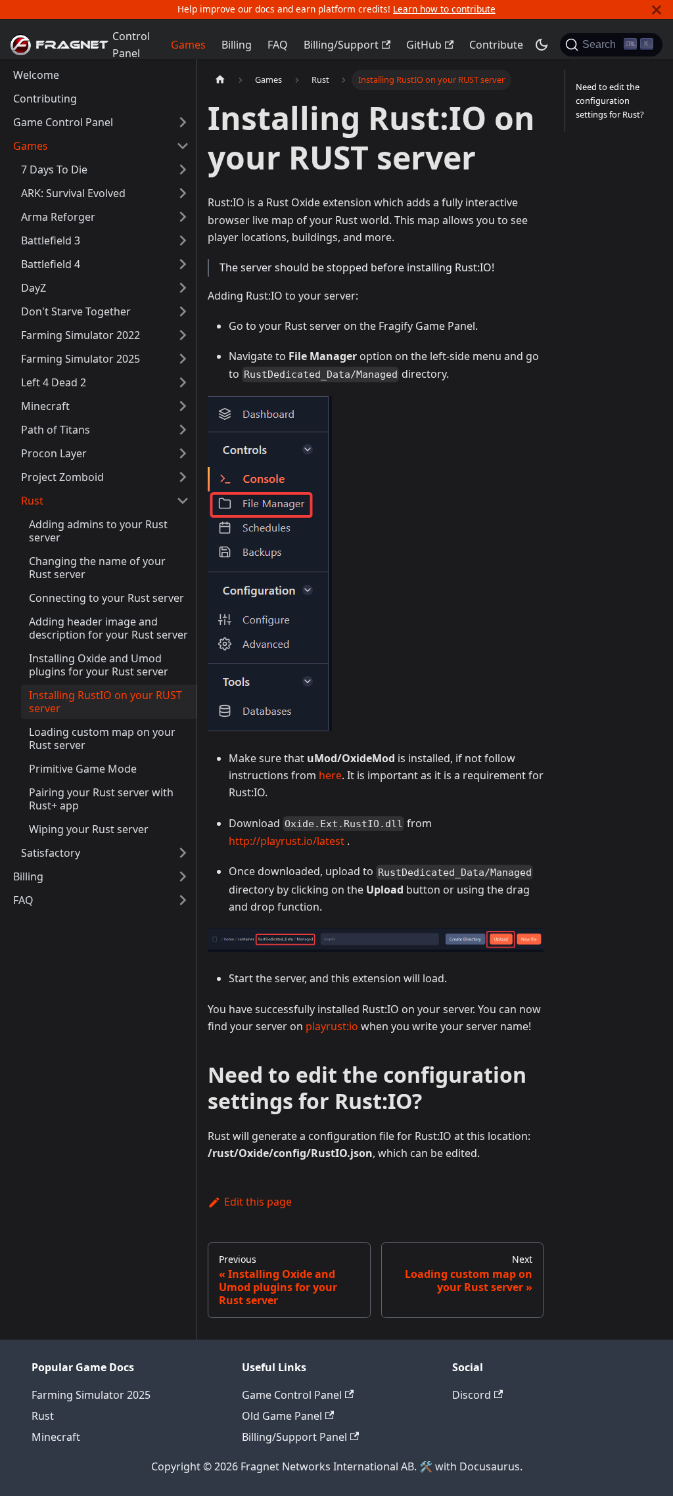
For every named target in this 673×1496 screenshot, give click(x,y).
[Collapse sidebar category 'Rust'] (182, 500)
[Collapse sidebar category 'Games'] (182, 145)
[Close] (656, 9)
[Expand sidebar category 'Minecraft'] (182, 406)
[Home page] (220, 80)
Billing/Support (341, 44)
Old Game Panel (282, 1416)
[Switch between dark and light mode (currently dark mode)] (541, 44)
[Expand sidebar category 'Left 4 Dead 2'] (182, 382)
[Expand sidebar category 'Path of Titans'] (182, 429)
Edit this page (258, 1201)
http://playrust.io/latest (286, 841)
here (330, 775)
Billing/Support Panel (294, 1437)
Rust (43, 1416)
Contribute (496, 44)
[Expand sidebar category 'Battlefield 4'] (182, 264)
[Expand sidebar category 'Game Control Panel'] (182, 122)
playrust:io (332, 1026)
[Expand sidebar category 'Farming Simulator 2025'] (182, 358)
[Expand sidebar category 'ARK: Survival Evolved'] (182, 193)
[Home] (52, 44)
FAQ (277, 44)
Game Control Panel (292, 1395)
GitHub (424, 44)
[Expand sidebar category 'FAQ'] (182, 900)
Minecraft (56, 1437)
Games (188, 44)
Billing (236, 44)
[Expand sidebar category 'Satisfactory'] (182, 852)
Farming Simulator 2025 (91, 1395)
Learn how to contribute (444, 9)
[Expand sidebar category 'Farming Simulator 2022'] (182, 335)
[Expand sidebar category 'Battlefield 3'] (182, 240)
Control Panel (131, 44)
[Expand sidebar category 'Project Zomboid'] (182, 476)
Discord (471, 1395)
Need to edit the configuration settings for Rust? (610, 100)
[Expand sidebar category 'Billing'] (182, 876)
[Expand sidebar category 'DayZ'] (182, 287)
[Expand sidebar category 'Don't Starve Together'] (182, 311)
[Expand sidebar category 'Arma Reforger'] (182, 216)
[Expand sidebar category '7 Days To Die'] (182, 169)
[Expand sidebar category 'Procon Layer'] (182, 453)
